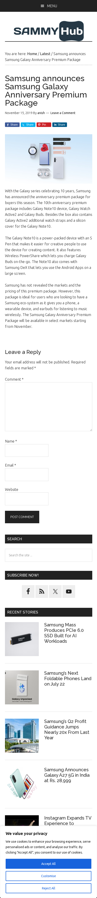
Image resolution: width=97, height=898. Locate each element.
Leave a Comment (63, 113)
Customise (48, 876)
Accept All (48, 864)
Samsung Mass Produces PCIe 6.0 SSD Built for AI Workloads (64, 633)
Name (11, 441)
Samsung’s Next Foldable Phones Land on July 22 (67, 678)
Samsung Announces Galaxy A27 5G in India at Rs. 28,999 (67, 775)
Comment (14, 379)
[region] (48, 862)
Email (10, 465)
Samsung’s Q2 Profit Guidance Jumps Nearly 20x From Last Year (66, 729)
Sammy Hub (48, 31)
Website (11, 489)
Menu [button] (52, 6)
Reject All (48, 888)
